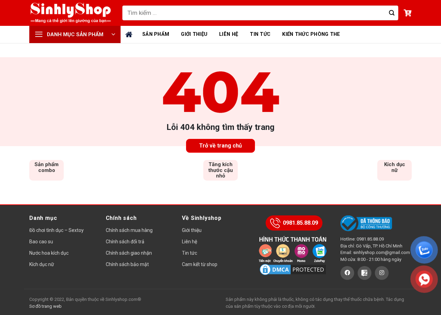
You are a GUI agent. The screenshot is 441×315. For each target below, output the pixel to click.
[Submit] (391, 13)
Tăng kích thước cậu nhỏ (220, 170)
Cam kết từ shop (199, 264)
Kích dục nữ (394, 167)
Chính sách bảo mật (127, 264)
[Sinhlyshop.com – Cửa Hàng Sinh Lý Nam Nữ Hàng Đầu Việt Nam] (70, 13)
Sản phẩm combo (46, 167)
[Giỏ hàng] (408, 13)
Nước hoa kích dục (49, 253)
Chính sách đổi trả (125, 241)
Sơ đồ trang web (45, 306)
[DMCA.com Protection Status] (292, 269)
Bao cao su (41, 241)
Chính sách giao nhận (129, 253)
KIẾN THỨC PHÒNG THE (311, 34)
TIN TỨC (260, 34)
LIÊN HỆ (228, 34)
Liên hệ (189, 241)
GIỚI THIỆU (194, 34)
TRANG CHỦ (129, 34)
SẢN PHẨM (155, 34)
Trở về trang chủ (220, 145)
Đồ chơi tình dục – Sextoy (56, 230)
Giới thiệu (192, 230)
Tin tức (189, 253)
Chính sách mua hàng (129, 230)
